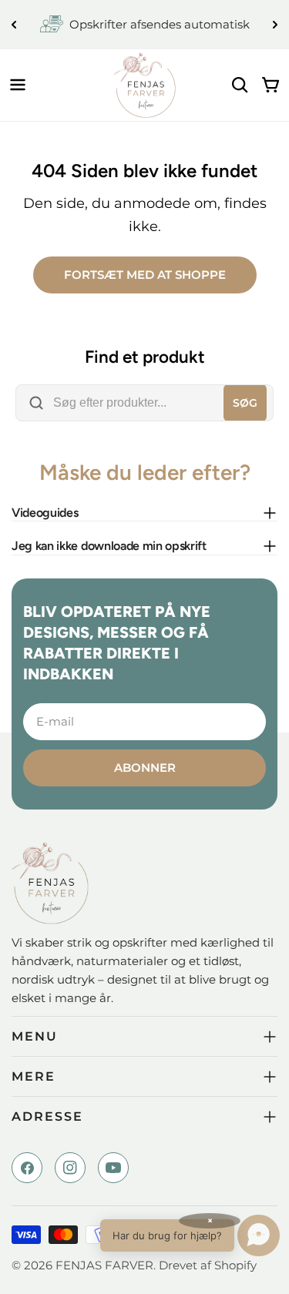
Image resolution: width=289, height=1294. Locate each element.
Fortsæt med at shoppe (145, 274)
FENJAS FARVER (104, 1265)
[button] (190, 1235)
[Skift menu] (17, 84)
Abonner (145, 767)
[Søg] (239, 84)
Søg (245, 403)
